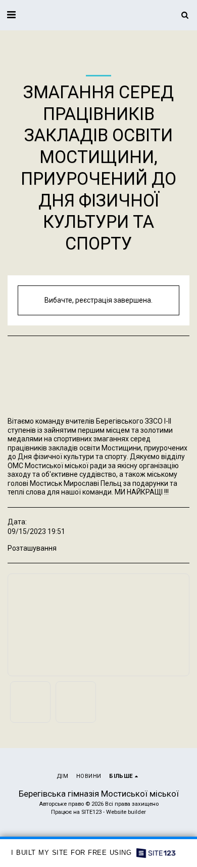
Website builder (126, 812)
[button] (11, 14)
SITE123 (91, 812)
